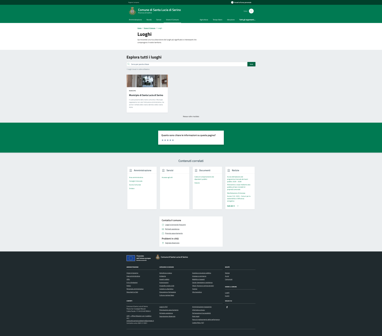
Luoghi (227, 292)
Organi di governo (132, 273)
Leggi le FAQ (163, 307)
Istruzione (231, 19)
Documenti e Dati (132, 292)
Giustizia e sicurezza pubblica (201, 273)
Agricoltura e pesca (165, 273)
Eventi (227, 296)
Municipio (132, 91)
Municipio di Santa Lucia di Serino (146, 95)
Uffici (128, 279)
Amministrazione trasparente (201, 307)
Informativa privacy (198, 310)
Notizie (227, 273)
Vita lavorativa (197, 292)
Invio (251, 64)
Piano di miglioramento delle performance (206, 319)
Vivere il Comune (172, 19)
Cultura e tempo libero (166, 295)
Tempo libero (217, 19)
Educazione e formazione (167, 292)
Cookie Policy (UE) (198, 322)
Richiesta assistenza (166, 313)
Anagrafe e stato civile (166, 285)
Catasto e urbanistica (166, 289)
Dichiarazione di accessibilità (201, 313)
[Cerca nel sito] (251, 11)
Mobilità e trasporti (198, 279)
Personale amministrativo (135, 289)
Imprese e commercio (199, 276)
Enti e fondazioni (132, 282)
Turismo (194, 289)
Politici (129, 285)
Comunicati (228, 279)
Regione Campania (133, 2)
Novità (149, 19)
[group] (142, 189)
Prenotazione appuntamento (168, 310)
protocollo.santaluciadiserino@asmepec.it (140, 320)
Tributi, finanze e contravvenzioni (203, 285)
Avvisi (227, 276)
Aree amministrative (133, 276)
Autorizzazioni (164, 282)
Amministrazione (135, 19)
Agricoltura (204, 19)
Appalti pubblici (164, 279)
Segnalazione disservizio (167, 316)
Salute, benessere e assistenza (202, 282)
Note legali (195, 316)
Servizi (158, 19)
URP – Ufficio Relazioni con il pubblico (139, 316)
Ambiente (162, 276)
